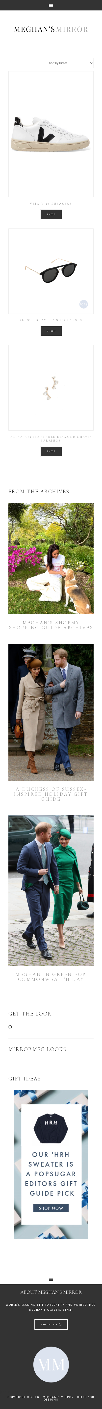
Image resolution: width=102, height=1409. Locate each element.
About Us (50, 1324)
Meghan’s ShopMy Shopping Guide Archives (51, 625)
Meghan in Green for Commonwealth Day (51, 976)
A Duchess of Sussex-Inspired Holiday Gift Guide (51, 794)
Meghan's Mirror (51, 28)
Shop (51, 214)
